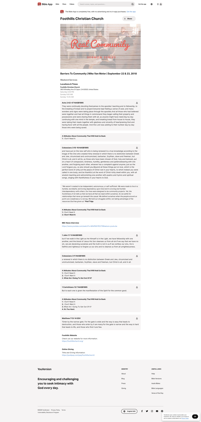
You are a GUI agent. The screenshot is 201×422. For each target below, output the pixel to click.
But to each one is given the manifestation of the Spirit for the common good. (94, 291)
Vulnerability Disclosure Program (48, 412)
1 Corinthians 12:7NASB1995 (74, 287)
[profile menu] (159, 4)
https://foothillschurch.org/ (72, 341)
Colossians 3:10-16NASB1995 (75, 148)
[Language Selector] (151, 4)
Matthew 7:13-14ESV (71, 318)
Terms (64, 410)
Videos (72, 4)
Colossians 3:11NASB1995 (73, 256)
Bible (57, 4)
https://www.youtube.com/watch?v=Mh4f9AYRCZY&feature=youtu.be (89, 226)
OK (195, 416)
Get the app (142, 4)
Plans (64, 4)
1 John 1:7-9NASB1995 (72, 235)
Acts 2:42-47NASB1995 (73, 103)
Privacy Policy (55, 410)
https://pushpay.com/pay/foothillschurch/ (78, 355)
